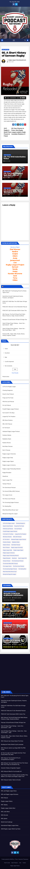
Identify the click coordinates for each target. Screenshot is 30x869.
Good (6, 348)
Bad (6, 357)
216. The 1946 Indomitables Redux (15, 158)
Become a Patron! (15, 247)
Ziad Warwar (15, 249)
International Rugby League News (9, 825)
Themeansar (25, 859)
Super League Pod (7, 480)
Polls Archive (6, 376)
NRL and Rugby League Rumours (9, 794)
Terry (15, 278)
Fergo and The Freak (8, 397)
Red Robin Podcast (7, 446)
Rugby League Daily (8, 457)
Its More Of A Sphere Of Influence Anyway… (13, 641)
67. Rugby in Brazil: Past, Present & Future (7, 132)
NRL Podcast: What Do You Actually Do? (11, 771)
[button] (25, 40)
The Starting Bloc (7, 506)
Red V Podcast (6, 450)
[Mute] (20, 98)
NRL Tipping (4, 804)
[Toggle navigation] (14, 40)
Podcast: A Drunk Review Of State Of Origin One (15, 319)
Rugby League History (6, 801)
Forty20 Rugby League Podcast (11, 409)
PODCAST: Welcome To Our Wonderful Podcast (15, 306)
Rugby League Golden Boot (8, 808)
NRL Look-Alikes (5, 811)
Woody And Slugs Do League (10, 513)
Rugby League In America (9, 465)
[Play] (5, 98)
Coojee (15, 254)
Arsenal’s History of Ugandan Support (10, 768)
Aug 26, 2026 (8, 597)
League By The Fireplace (9, 416)
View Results (15, 373)
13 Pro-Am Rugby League (9, 386)
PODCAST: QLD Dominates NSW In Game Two (15, 310)
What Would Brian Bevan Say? (10, 510)
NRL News (6, 692)
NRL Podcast (4, 797)
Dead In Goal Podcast (8, 394)
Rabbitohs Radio (7, 439)
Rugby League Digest (8, 461)
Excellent (7, 353)
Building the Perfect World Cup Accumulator (12, 744)
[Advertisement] (15, 672)
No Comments (8, 365)
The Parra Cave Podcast (9, 498)
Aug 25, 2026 (8, 613)
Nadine (15, 252)
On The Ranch (6, 427)
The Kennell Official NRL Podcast (11, 491)
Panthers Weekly (7, 435)
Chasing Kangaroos (8, 390)
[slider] (23, 97)
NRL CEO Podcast (7, 424)
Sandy (15, 269)
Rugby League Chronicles (9, 453)
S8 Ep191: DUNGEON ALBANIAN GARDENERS (13, 594)
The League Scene (7, 495)
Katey (15, 271)
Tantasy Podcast (7, 483)
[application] (15, 97)
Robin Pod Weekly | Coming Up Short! (14, 626)
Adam (15, 256)
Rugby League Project (15, 265)
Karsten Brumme (15, 274)
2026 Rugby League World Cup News (10, 829)
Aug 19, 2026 (8, 644)
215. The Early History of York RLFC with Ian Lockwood (13, 175)
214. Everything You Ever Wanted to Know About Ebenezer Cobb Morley (14, 192)
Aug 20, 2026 (8, 629)
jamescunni (15, 260)
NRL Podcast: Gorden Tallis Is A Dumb (11, 779)
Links (20, 862)
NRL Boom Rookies (8, 420)
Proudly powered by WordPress (8, 859)
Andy (15, 258)
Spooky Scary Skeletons (13, 611)
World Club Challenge (6, 822)
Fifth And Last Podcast (8, 401)
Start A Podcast (14, 862)
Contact (24, 862)
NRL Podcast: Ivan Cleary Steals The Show (12, 741)
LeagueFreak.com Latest (12, 286)
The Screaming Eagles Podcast (11, 502)
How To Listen (7, 862)
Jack (15, 276)
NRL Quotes (4, 818)
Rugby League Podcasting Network (17, 60)
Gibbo (15, 280)
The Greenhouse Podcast (9, 487)
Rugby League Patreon (15, 865)
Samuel (15, 267)
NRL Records (4, 815)
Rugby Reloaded (5, 49)
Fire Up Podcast (7, 405)
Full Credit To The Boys (9, 412)
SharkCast (5, 476)
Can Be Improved (9, 361)
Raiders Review (7, 442)
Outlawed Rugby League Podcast (11, 431)
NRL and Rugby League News (9, 790)
